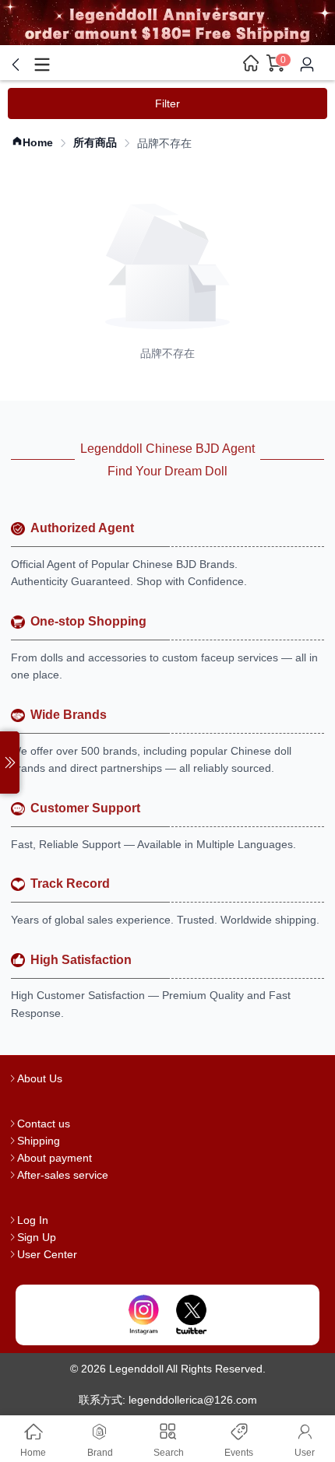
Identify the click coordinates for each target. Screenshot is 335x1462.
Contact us (43, 1123)
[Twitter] (191, 1315)
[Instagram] (143, 1315)
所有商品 (95, 142)
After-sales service (62, 1175)
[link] (32, 143)
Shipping (38, 1140)
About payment (54, 1158)
